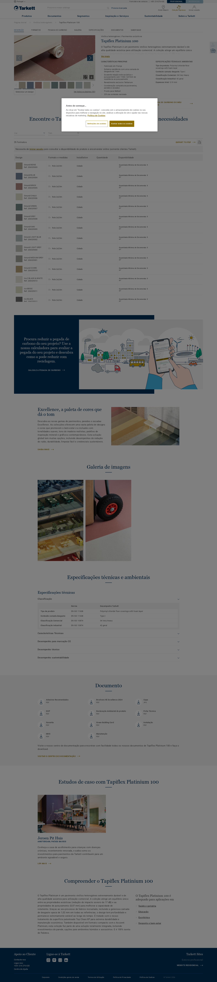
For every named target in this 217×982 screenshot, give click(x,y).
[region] (110, 115)
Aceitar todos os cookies (122, 124)
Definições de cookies (96, 124)
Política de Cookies (96, 116)
